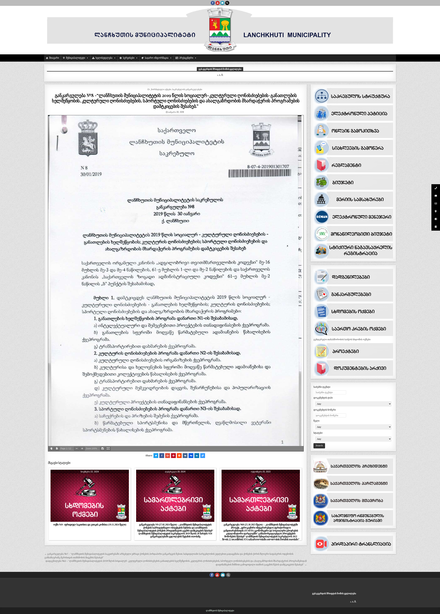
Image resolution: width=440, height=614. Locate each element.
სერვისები (128, 58)
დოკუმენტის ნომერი (325, 409)
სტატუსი (318, 433)
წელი (317, 420)
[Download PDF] (102, 449)
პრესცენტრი (186, 58)
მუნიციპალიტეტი (75, 58)
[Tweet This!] (155, 455)
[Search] (227, 3)
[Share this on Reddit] (179, 455)
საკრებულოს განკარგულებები (187, 89)
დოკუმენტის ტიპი (323, 397)
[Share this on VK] (185, 455)
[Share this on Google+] (167, 455)
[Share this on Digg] (191, 455)
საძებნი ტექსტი (322, 387)
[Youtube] (218, 3)
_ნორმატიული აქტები (160, 89)
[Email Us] (222, 3)
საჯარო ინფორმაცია (156, 58)
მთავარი (54, 58)
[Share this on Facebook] (161, 455)
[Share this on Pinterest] (173, 455)
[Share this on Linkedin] (196, 455)
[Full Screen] (108, 449)
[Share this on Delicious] (202, 455)
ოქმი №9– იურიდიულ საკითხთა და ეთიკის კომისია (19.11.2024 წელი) (89, 524)
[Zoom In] (82, 449)
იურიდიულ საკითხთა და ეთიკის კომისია (102, 478)
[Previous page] (51, 449)
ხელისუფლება (104, 58)
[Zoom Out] (76, 449)
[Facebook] (213, 3)
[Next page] (56, 449)
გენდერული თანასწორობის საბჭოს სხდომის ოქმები (342, 339)
